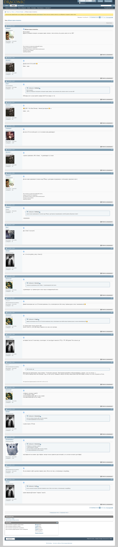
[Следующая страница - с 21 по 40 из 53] (105, 17)
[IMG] (36, 527)
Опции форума (40, 7)
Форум (13, 5)
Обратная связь (90, 538)
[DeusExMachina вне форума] (12, 449)
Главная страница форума (11, 7)
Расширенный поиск (108, 7)
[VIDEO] (37, 529)
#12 (111, 298)
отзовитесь (8, 518)
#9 (111, 224)
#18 (111, 437)
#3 (111, 81)
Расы (13, 11)
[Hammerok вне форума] (9, 285)
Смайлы (37, 526)
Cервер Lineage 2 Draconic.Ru (102, 538)
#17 (111, 409)
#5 (111, 125)
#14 (111, 334)
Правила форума (39, 533)
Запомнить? (83, 3)
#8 (111, 204)
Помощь (100, 1)
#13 (111, 312)
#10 (111, 248)
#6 (111, 149)
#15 (111, 362)
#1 (111, 25)
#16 (111, 387)
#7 (111, 173)
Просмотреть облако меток (12, 520)
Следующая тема (64, 512)
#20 (111, 479)
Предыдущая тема (54, 512)
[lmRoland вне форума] (10, 35)
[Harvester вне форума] (10, 67)
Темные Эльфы (19, 11)
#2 (111, 57)
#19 (111, 464)
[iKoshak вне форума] (10, 260)
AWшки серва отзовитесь (14, 20)
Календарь (33, 7)
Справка (28, 7)
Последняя (109, 17)
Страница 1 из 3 (94, 17)
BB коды (37, 524)
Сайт (6, 5)
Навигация (47, 7)
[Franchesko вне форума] (10, 136)
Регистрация (108, 1)
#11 (111, 276)
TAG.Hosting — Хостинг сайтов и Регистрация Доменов (59, 543)
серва (12, 518)
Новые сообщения (22, 7)
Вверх (111, 538)
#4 (111, 102)
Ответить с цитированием (107, 54)
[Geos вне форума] (10, 234)
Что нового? (21, 5)
